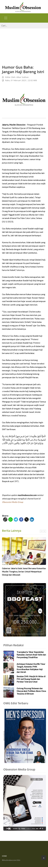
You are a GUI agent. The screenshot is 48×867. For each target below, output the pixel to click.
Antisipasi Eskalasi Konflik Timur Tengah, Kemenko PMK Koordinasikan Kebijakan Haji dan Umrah (31, 668)
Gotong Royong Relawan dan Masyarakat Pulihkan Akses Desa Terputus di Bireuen (31, 691)
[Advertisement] (24, 44)
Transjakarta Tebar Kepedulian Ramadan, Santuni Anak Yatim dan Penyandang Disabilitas (31, 654)
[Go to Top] (43, 857)
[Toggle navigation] (5, 18)
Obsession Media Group (12, 502)
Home (4, 856)
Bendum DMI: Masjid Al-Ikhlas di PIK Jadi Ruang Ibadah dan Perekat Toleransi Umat (31, 679)
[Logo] (23, 6)
